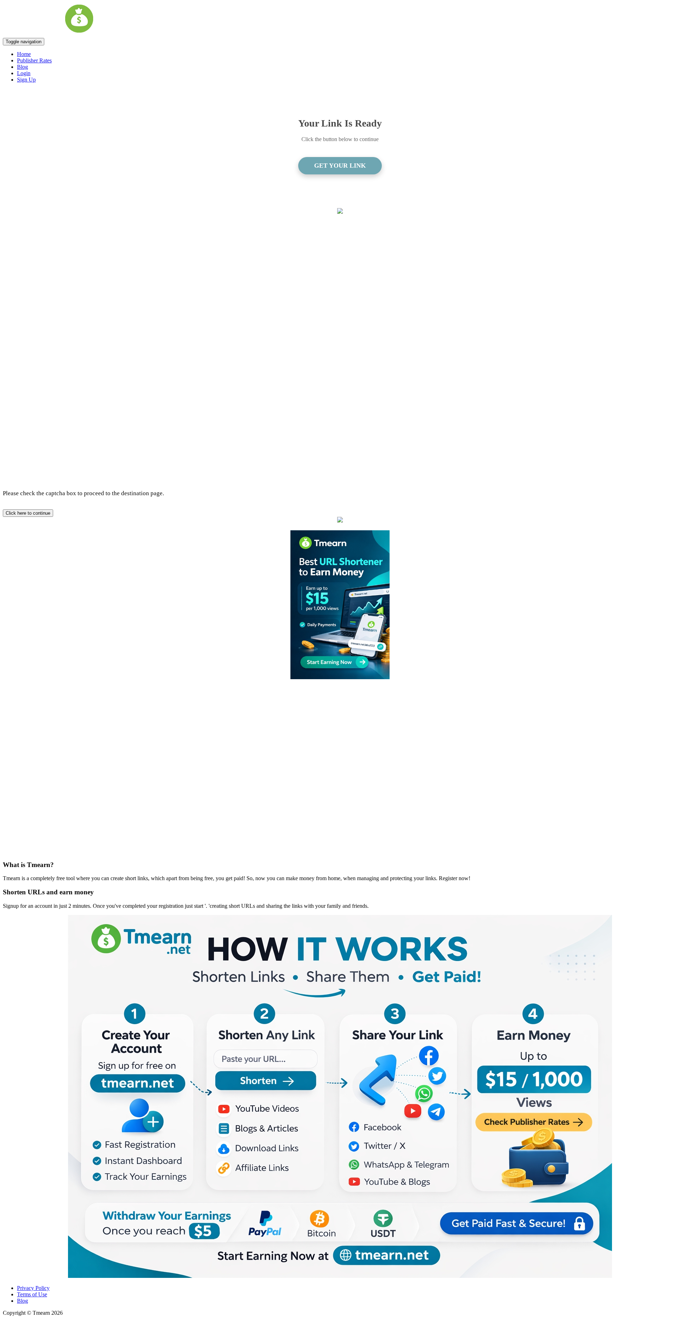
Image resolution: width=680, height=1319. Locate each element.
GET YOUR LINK (340, 165)
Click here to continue (28, 513)
